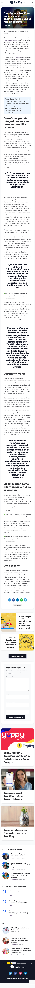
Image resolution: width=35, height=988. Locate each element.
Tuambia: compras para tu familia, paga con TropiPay (18, 912)
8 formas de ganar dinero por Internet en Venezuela (19, 892)
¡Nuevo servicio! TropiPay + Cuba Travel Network (14, 796)
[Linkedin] (25, 973)
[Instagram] (20, 973)
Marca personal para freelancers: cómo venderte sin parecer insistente (21, 865)
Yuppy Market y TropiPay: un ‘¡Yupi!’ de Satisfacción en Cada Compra (17, 757)
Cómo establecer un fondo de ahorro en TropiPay (15, 833)
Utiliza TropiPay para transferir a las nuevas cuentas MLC (20, 902)
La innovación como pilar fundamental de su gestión (14, 109)
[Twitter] (10, 973)
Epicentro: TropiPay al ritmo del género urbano (21, 855)
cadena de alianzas (10, 40)
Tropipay (13, 858)
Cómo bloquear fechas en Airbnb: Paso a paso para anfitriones (20, 930)
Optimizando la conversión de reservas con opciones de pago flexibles (21, 950)
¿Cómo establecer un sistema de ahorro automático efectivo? (21, 875)
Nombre (8, 694)
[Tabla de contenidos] (28, 99)
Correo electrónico (11, 702)
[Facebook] (15, 973)
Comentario (9, 676)
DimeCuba (17, 57)
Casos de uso (17, 605)
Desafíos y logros (11, 106)
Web (7, 709)
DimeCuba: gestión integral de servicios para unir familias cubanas (17, 102)
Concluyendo (10, 112)
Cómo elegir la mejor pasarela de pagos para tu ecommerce (20, 940)
